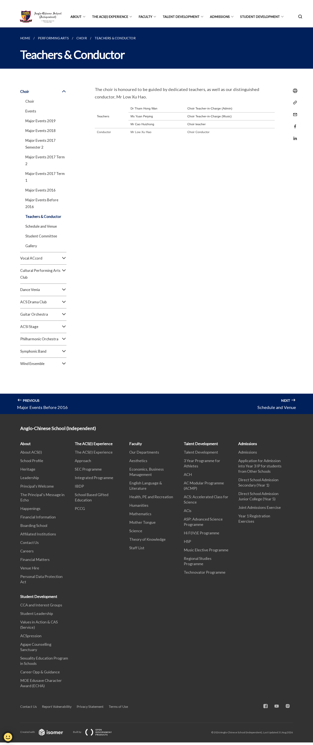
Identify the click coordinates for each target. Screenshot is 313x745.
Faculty (145, 16)
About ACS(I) (31, 452)
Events (30, 111)
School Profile (31, 460)
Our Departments (144, 452)
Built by (77, 732)
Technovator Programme (204, 572)
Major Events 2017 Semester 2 (40, 143)
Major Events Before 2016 (41, 203)
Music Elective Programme (206, 550)
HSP (187, 541)
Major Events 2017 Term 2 (45, 160)
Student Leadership (36, 613)
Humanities (138, 505)
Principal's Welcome (37, 486)
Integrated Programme (94, 477)
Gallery (31, 246)
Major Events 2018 (40, 130)
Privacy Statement (90, 706)
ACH (188, 474)
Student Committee (41, 236)
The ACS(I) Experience (110, 16)
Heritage (27, 469)
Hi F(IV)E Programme (201, 533)
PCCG (80, 508)
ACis (187, 510)
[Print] (294, 91)
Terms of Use (118, 706)
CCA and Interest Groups (41, 605)
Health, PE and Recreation (151, 496)
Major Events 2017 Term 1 (45, 177)
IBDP (79, 486)
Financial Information (38, 517)
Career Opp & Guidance (40, 672)
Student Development (260, 16)
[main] (156, 220)
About (76, 16)
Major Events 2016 (40, 190)
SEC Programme (88, 469)
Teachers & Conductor (43, 216)
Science (135, 530)
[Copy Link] (294, 103)
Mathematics (140, 513)
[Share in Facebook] (294, 124)
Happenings (30, 508)
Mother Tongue (142, 522)
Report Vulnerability (57, 706)
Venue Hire (29, 568)
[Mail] (294, 112)
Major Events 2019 (40, 121)
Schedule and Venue (41, 226)
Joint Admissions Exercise (259, 507)
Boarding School (33, 525)
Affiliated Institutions (38, 534)
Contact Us (29, 542)
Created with (27, 732)
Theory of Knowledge (147, 539)
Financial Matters (35, 559)
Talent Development (181, 16)
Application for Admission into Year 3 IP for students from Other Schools (259, 466)
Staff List (136, 547)
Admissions (220, 16)
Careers (27, 551)
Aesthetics (138, 460)
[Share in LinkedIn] (294, 136)
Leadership (29, 477)
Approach (83, 460)
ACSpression (31, 635)
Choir (29, 101)
